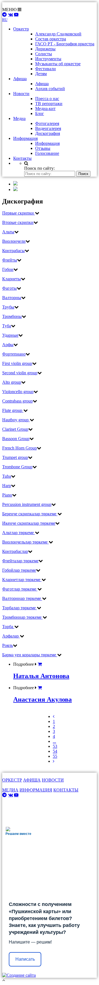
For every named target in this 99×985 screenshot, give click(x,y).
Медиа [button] (19, 118)
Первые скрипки (18, 213)
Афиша (42, 83)
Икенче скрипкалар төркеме (28, 523)
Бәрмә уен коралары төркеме (29, 654)
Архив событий (50, 88)
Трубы (8, 307)
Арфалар (11, 636)
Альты (8, 231)
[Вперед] (53, 761)
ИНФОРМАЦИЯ (36, 790)
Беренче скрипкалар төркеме (29, 513)
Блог (39, 113)
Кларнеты (11, 278)
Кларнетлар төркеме (22, 579)
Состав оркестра (50, 38)
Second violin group (19, 372)
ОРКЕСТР (12, 780)
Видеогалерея (48, 128)
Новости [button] (21, 93)
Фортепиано (14, 354)
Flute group (12, 410)
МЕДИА (10, 790)
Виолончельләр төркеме (25, 542)
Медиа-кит (45, 108)
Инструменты (48, 58)
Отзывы (42, 148)
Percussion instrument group (26, 504)
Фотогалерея (47, 123)
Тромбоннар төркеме (22, 617)
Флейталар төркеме (20, 560)
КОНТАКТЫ (65, 790)
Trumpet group (15, 457)
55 (55, 756)
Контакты (22, 158)
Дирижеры (45, 48)
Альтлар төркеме (18, 532)
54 (55, 751)
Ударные (10, 335)
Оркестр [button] (21, 29)
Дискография (47, 133)
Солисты (43, 53)
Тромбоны (12, 316)
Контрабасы (13, 250)
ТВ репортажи (48, 103)
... (54, 741)
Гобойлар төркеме (19, 570)
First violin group (17, 363)
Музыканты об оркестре (58, 63)
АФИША (32, 780)
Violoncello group (18, 391)
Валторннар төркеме (22, 598)
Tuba (6, 476)
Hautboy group (16, 419)
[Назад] (53, 716)
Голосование (47, 153)
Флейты (9, 260)
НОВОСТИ (53, 780)
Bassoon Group (15, 438)
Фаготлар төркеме (19, 589)
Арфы (7, 344)
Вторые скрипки (18, 222)
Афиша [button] (20, 78)
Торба (8, 626)
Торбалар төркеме (19, 607)
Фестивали (45, 68)
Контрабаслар (15, 551)
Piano (7, 495)
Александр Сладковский (58, 34)
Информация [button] (25, 138)
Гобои (7, 269)
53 (55, 746)
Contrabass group (17, 401)
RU (4, 20)
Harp (6, 485)
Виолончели (14, 241)
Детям (41, 73)
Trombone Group (17, 466)
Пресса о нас (47, 98)
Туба (6, 325)
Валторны (11, 297)
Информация (47, 143)
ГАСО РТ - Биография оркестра (64, 43)
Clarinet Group (15, 429)
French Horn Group (19, 448)
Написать (25, 959)
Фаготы (9, 288)
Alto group (11, 382)
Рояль (7, 645)
